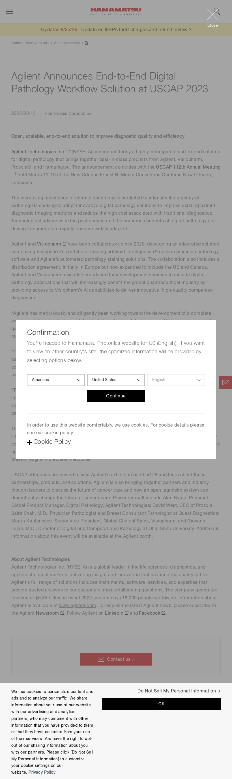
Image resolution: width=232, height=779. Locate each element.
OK (161, 704)
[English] (176, 380)
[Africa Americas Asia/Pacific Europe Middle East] (56, 380)
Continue (116, 396)
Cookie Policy (52, 442)
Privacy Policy (42, 772)
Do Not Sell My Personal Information (177, 691)
